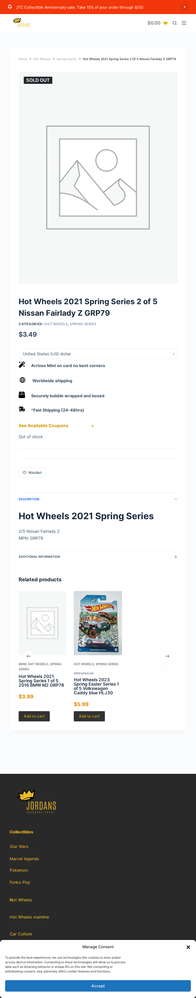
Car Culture (21, 933)
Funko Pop (20, 882)
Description (29, 499)
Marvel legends (24, 859)
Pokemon (19, 870)
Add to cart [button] (34, 716)
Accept (98, 985)
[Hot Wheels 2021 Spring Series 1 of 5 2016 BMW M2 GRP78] (43, 623)
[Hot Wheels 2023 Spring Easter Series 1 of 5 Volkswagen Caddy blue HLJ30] (98, 623)
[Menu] (184, 23)
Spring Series (83, 324)
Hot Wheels (56, 324)
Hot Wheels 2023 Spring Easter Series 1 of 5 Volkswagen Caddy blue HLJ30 (96, 686)
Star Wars (19, 846)
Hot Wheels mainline (29, 917)
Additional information (39, 557)
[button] (188, 947)
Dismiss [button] (184, 7)
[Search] (175, 23)
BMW (22, 664)
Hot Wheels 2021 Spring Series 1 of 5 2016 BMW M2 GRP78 (41, 681)
